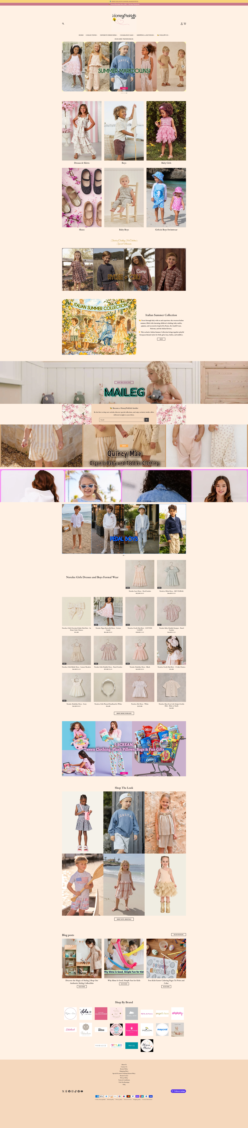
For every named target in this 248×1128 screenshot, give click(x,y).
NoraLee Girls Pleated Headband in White (108, 726)
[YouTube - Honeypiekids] (82, 1113)
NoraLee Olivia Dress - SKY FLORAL (171, 613)
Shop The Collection (124, 382)
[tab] (125, 93)
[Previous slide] (65, 66)
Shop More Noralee (124, 735)
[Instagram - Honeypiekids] (72, 1113)
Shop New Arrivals (124, 941)
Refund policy (110, 1121)
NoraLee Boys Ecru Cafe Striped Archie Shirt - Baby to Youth (171, 726)
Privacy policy (119, 1121)
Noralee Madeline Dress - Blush (140, 689)
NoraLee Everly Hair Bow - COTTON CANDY (140, 651)
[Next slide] (182, 66)
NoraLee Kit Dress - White (140, 726)
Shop (124, 269)
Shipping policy (137, 1121)
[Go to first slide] (182, 539)
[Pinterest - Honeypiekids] (79, 1113)
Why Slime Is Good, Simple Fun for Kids (124, 1002)
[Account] (182, 24)
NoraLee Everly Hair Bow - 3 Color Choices (171, 689)
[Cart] (185, 24)
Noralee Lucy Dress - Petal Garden (140, 613)
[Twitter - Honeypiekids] (63, 1113)
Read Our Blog (178, 956)
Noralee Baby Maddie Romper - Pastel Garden (171, 651)
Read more (82, 1008)
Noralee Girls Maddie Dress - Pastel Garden (108, 689)
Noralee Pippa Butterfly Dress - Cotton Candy (108, 651)
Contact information (147, 1121)
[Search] (63, 24)
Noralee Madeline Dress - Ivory (77, 726)
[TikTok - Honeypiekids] (75, 1113)
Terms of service (128, 1121)
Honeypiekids (102, 1121)
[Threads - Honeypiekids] (66, 1113)
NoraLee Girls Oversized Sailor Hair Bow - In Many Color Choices (76, 651)
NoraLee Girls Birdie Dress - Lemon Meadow (76, 689)
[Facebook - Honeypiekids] (69, 1113)
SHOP (161, 339)
